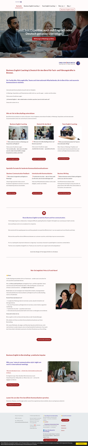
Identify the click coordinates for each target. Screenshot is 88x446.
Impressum (63, 425)
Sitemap (62, 430)
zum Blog (46, 421)
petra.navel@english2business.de (21, 422)
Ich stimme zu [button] (81, 443)
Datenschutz (63, 427)
